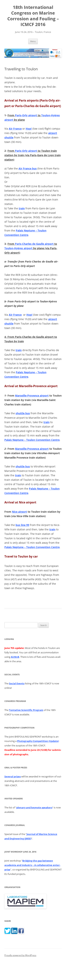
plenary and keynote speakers (34, 807)
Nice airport (19, 511)
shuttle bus (23, 413)
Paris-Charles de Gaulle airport (34, 244)
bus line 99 (22, 525)
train (22, 208)
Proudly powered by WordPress (20, 955)
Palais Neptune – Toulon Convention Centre (32, 440)
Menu (33, 41)
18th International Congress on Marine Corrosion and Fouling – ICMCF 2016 (33, 15)
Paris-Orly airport (26, 115)
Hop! (29, 128)
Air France (15, 128)
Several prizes (12, 776)
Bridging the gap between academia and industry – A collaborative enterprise (32, 865)
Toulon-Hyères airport (18, 248)
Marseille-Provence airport (32, 395)
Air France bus (28, 168)
